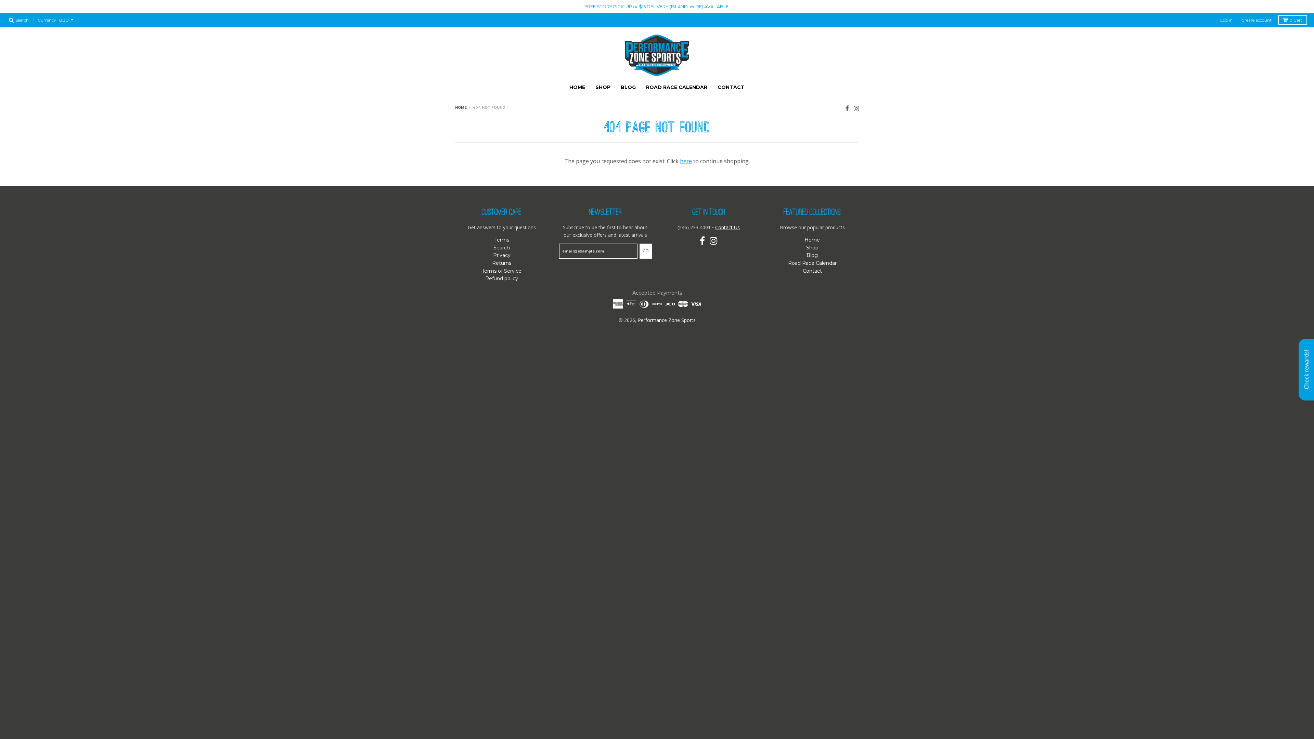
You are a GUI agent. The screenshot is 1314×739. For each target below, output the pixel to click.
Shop (602, 87)
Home (577, 87)
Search (501, 248)
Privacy (502, 255)
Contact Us (727, 227)
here (686, 161)
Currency (47, 20)
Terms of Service (501, 271)
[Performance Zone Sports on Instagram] (856, 108)
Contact (731, 87)
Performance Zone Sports (667, 320)
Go (645, 250)
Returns (501, 263)
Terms (501, 240)
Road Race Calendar (676, 87)
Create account (1256, 20)
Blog (628, 87)
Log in (1226, 20)
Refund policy (501, 278)
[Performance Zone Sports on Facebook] (847, 108)
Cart (1295, 20)
